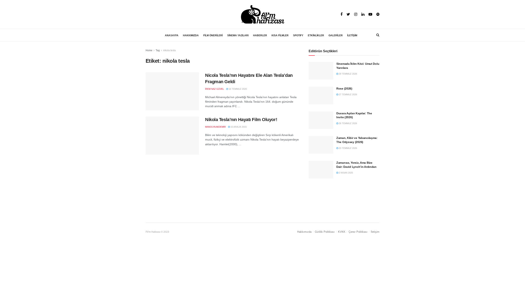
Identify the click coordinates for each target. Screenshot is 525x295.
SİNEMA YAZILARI (238, 35)
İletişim (375, 231)
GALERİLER (336, 35)
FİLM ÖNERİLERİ (213, 35)
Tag (158, 50)
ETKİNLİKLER (316, 35)
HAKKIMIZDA (191, 35)
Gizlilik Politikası (325, 231)
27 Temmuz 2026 (347, 94)
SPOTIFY (298, 35)
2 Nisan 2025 (345, 172)
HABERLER (260, 35)
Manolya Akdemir (215, 127)
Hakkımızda (304, 231)
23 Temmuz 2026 (347, 148)
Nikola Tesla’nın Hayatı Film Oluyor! (241, 119)
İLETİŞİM (352, 35)
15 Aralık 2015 (238, 127)
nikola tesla (169, 50)
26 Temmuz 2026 (347, 123)
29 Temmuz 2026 (347, 74)
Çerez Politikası (358, 231)
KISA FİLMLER (280, 35)
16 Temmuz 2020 (237, 89)
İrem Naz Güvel (214, 89)
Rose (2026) (344, 88)
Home (149, 50)
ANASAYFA (171, 35)
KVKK (341, 231)
